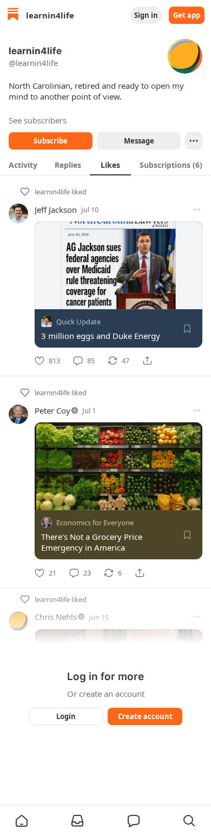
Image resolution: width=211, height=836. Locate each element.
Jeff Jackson (56, 209)
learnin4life (52, 192)
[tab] (23, 164)
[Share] (147, 360)
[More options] (197, 209)
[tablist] (105, 164)
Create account (145, 716)
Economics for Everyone (95, 523)
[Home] (12, 15)
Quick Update (78, 321)
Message (139, 141)
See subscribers (38, 120)
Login (66, 716)
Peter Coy (52, 410)
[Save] (187, 328)
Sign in (146, 15)
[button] (21, 821)
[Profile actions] (193, 140)
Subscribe (51, 141)
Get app (186, 15)
